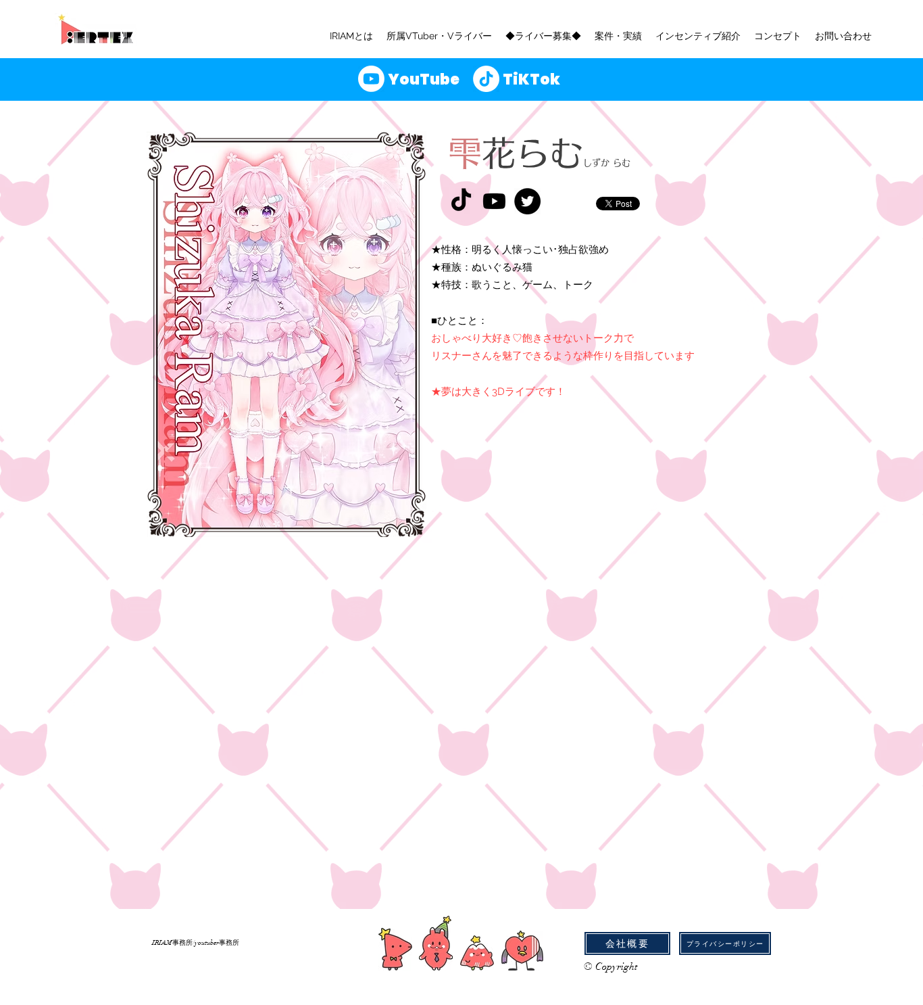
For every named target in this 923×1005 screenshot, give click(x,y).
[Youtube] (494, 201)
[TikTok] (461, 201)
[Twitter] (527, 201)
